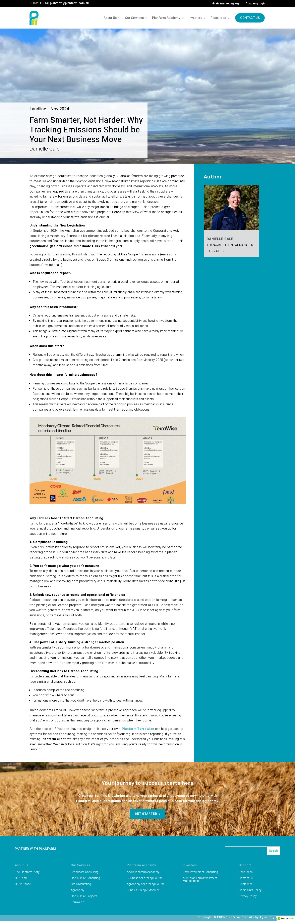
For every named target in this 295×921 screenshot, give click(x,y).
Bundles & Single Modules (143, 890)
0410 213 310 (216, 251)
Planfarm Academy (166, 17)
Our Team (21, 878)
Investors (195, 17)
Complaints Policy (250, 890)
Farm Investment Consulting (200, 872)
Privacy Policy (248, 896)
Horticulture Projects (84, 896)
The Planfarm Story (27, 872)
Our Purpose (23, 884)
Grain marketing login (226, 4)
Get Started (146, 813)
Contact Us (250, 17)
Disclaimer (245, 884)
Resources (218, 17)
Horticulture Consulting (85, 878)
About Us (110, 17)
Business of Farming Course (145, 878)
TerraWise (77, 902)
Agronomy (77, 890)
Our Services (134, 17)
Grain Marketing (81, 884)
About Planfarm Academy (143, 872)
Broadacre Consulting (85, 872)
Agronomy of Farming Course (146, 884)
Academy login (256, 4)
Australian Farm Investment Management (200, 880)
